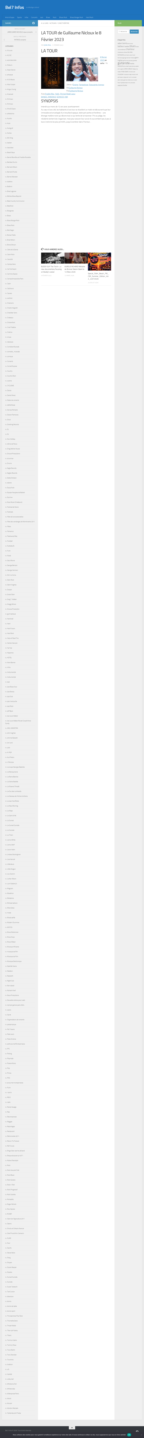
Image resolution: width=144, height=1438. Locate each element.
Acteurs (53, 23)
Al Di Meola (11, 80)
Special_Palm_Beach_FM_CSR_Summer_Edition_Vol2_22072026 (98, 276)
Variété (9, 1374)
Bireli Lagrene (11, 191)
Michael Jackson (12, 903)
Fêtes (9, 526)
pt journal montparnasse (15, 1083)
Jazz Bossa (10, 692)
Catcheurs (10, 288)
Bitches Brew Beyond (14, 196)
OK (129, 1435)
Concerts (34, 17)
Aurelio (9, 118)
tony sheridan (131, 82)
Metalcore (10, 898)
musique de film (12, 952)
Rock (54, 17)
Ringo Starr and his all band (16, 1151)
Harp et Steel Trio (13, 638)
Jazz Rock (10, 706)
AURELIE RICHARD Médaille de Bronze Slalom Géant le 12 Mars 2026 (75, 269)
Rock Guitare (11, 1180)
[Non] (141, 1435)
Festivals (10, 512)
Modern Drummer (13, 922)
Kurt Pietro (10, 757)
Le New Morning (12, 806)
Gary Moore (11, 560)
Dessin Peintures (12, 415)
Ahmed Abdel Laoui (67, 94)
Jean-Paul (47, 45)
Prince (9, 1073)
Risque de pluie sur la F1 (15, 1156)
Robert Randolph (12, 1160)
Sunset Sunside (12, 1277)
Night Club (10, 981)
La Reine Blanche (12, 777)
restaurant (125, 77)
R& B (8, 1097)
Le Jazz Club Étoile (13, 801)
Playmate (10, 1058)
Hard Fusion (11, 628)
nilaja (130, 74)
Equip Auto (10, 488)
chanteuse (120, 52)
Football (9, 541)
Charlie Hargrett (12, 308)
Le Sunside (10, 830)
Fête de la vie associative (15, 517)
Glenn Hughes (11, 585)
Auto (8, 123)
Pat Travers (11, 1029)
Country (9, 371)
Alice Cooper (11, 84)
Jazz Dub (10, 696)
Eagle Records (11, 468)
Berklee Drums (12, 162)
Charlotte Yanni (12, 313)
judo (8, 748)
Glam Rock (10, 580)
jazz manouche (12, 701)
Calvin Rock (10, 254)
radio (8, 1102)
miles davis (124, 72)
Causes (9, 293)
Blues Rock (63, 17)
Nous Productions (13, 995)
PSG (8, 1078)
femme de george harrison (124, 57)
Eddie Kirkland (11, 478)
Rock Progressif (12, 1190)
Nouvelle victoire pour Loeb (16, 1000)
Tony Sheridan (12, 1355)
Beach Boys (11, 152)
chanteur (130, 49)
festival (133, 57)
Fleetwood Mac (12, 536)
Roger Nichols (11, 1204)
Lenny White (11, 840)
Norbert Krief (11, 990)
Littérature (10, 864)
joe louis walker (135, 66)
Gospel (9, 590)
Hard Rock (89, 17)
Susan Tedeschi (12, 1287)
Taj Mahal (122, 82)
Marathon (10, 893)
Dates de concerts (13, 400)
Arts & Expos (9, 17)
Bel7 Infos (14, 7)
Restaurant (10, 1131)
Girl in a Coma (11, 575)
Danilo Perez (11, 395)
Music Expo (11, 937)
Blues (48, 17)
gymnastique (11, 614)
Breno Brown (11, 245)
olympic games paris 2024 (15, 1005)
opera (9, 1010)
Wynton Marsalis (12, 1408)
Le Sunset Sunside (13, 825)
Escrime (9, 497)
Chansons (10, 303)
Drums (9, 463)
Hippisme (10, 653)
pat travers (120, 77)
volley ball (10, 1379)
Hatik (57, 94)
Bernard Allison (12, 167)
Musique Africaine (13, 947)
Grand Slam (11, 594)
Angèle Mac (49, 94)
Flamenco (10, 531)
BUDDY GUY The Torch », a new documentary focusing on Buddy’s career (51, 269)
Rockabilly (10, 1199)
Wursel (9, 1403)
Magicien (10, 888)
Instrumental (11, 672)
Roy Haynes (11, 1209)
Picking (9, 1054)
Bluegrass (10, 211)
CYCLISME (10, 386)
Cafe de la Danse (12, 250)
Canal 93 (10, 259)
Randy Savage (11, 1107)
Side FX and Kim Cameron (15, 1233)
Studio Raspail (11, 1267)
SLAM (9, 1238)
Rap (8, 1112)
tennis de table (12, 1306)
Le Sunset (10, 820)
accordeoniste (11, 60)
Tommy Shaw (11, 1345)
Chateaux (10, 318)
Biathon (9, 186)
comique (10, 356)
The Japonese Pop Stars (15, 1316)
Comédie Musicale (13, 347)
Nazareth (10, 976)
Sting (9, 1258)
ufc (8, 1369)
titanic (126, 82)
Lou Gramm (11, 874)
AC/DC (9, 55)
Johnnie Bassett (12, 738)
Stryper (9, 1262)
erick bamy (126, 55)
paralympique (11, 1024)
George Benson (12, 565)
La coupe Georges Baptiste (16, 767)
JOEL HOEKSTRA (12, 728)
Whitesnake (11, 1389)
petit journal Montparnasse (16, 1044)
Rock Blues (10, 1175)
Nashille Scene (12, 966)
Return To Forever (13, 1141)
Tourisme (10, 1360)
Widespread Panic (13, 1394)
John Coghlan (11, 733)
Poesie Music (11, 1063)
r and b (9, 1092)
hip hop (9, 648)
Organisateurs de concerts (15, 1020)
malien (119, 71)
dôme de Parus (12, 444)
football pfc (10, 546)
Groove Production (13, 609)
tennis (9, 1301)
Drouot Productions (13, 454)
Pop (8, 1068)
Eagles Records (12, 473)
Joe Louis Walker (12, 716)
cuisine (9, 381)
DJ (8, 434)
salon (119, 80)
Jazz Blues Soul (12, 687)
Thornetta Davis (12, 1321)
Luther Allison (11, 879)
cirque (9, 337)
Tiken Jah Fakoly (12, 1330)
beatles (126, 46)
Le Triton (10, 835)
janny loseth (126, 66)
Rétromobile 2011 (13, 1136)
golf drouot (125, 60)
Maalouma (135, 69)
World (9, 1398)
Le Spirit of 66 (11, 816)
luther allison (128, 69)
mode (9, 913)
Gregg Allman (11, 604)
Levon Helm (11, 850)
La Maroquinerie (12, 772)
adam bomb (122, 43)
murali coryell (132, 71)
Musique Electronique (14, 961)
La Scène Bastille (12, 782)
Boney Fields (11, 235)
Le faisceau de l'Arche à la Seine (17, 796)
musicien (121, 74)
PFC (8, 1049)
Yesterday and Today (14, 1413)
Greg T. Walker (12, 599)
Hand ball (10, 619)
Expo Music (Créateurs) (14, 502)
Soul (8, 1243)
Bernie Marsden (12, 177)
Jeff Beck (10, 711)
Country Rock (11, 376)
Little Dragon (11, 869)
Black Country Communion (15, 201)
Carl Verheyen (11, 269)
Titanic (9, 1335)
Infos (26, 17)
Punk (9, 1088)
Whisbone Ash (12, 1384)
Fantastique (83, 85)
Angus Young (11, 89)
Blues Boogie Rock (76, 17)
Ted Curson (11, 1292)
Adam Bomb (11, 70)
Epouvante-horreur (96, 85)
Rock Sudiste (11, 1194)
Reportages (11, 1126)
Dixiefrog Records (13, 424)
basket (9, 143)
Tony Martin (11, 1350)
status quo (130, 80)
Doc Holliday (11, 439)
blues (133, 46)
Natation (10, 971)
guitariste (124, 63)
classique (10, 342)
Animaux (10, 99)
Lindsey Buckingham (14, 854)
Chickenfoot (11, 322)
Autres (9, 133)
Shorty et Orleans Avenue (15, 1228)
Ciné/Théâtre (63, 23)
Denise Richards (12, 410)
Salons (9, 1224)
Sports (19, 17)
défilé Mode (11, 405)
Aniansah (10, 94)
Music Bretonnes (12, 932)
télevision (10, 1296)
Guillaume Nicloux (76, 88)
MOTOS (9, 927)
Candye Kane (11, 264)
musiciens (126, 74)
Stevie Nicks (11, 1253)
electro (9, 483)
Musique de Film (12, 956)
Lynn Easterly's (12, 884)
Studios (9, 1272)
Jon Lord (10, 743)
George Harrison (12, 570)
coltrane (125, 52)
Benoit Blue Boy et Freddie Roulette (19, 157)
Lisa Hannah (11, 859)
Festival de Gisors (13, 507)
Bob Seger (10, 230)
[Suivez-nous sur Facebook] (33, 23)
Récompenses (12, 1117)
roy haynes (133, 77)
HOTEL (9, 658)
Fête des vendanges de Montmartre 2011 (21, 522)
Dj (8, 429)
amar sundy (130, 43)
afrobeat (10, 75)
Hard (8, 624)
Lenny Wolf (11, 845)
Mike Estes (10, 908)
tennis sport (11, 1311)
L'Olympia (10, 762)
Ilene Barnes (11, 662)
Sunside (9, 1282)
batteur (121, 46)
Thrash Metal (11, 1326)
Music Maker (11, 942)
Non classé (10, 986)
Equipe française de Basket (16, 492)
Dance (9, 390)
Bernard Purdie (12, 172)
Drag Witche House (13, 449)
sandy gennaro (124, 80)
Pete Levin (10, 1034)
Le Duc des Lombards (14, 791)
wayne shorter (122, 85)
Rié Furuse (10, 1146)
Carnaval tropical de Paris (15, 279)
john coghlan (121, 69)
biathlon (9, 182)
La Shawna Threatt (13, 786)
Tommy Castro (12, 1340)
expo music (132, 55)
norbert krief (135, 74)
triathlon (10, 1364)
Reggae (9, 1122)
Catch (9, 284)
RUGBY (9, 1214)
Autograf (10, 128)
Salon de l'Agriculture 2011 (16, 1219)
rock (130, 77)
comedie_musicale (13, 352)
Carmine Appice (12, 274)
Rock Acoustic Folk (13, 1170)
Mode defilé (11, 918)
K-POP (9, 752)
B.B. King (10, 138)
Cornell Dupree (12, 366)
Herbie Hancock (12, 643)
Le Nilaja (10, 811)
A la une (44, 23)
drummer (10, 458)
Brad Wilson (11, 240)
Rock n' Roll (11, 1185)
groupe (130, 60)
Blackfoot (10, 206)
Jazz (41, 17)
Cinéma (9, 332)
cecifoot (9, 298)
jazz (130, 66)
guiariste (135, 60)
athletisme (10, 114)
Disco (9, 420)
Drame (75, 85)
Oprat (9, 1015)
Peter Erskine (11, 1039)
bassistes (10, 148)
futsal (9, 556)
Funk (8, 551)
